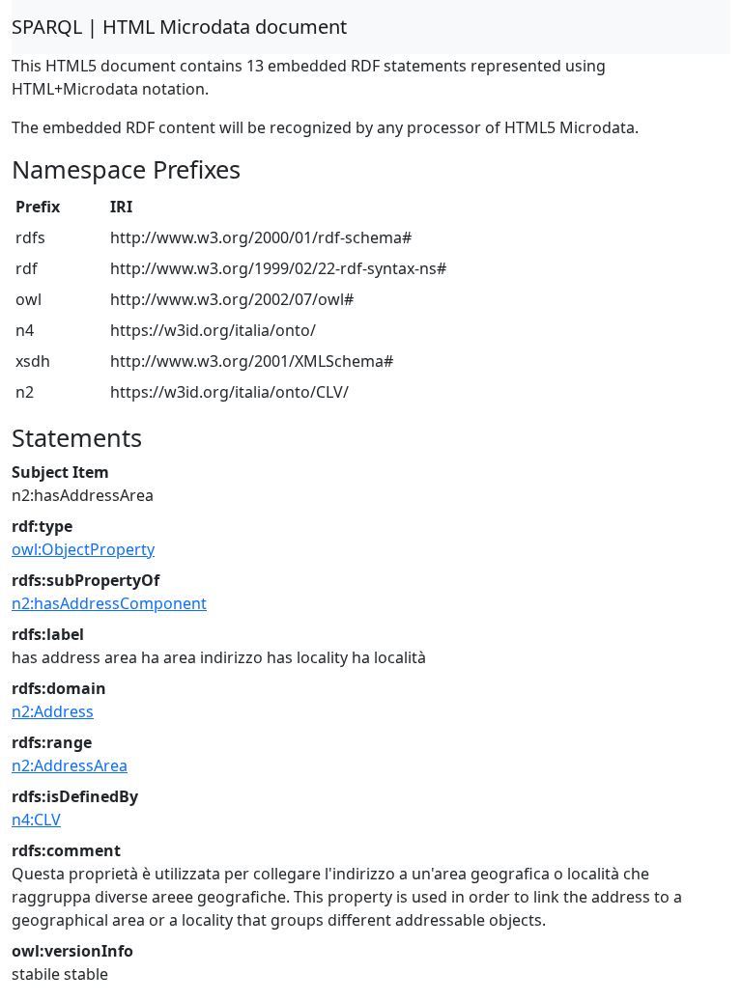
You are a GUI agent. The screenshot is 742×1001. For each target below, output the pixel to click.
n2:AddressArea (70, 765)
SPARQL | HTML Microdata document (179, 27)
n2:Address (53, 711)
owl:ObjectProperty (83, 549)
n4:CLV (36, 819)
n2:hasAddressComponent (109, 603)
